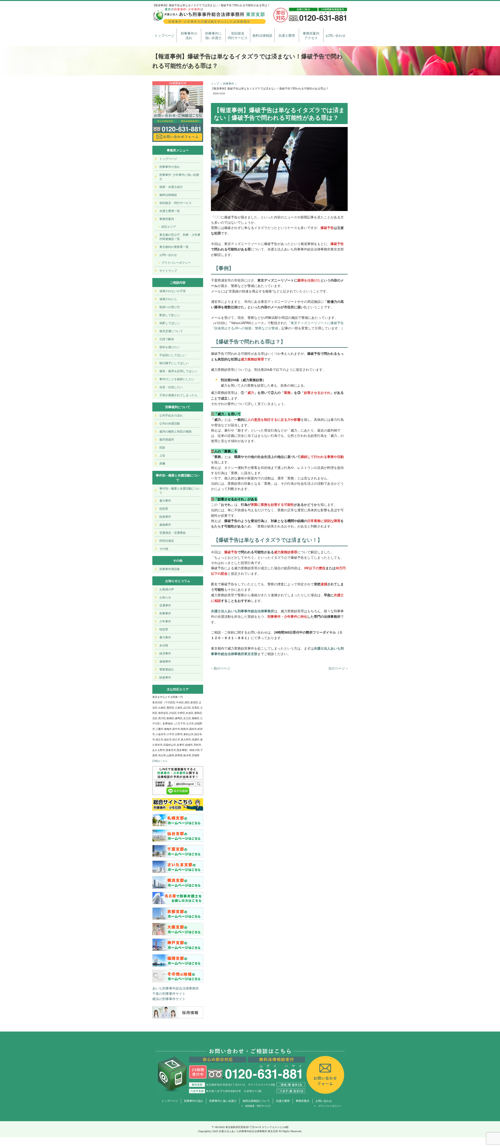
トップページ (164, 35)
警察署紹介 (166, 669)
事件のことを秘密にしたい (177, 379)
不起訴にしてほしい (172, 355)
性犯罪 (163, 508)
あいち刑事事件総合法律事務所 (175, 988)
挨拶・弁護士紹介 (171, 187)
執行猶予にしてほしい (174, 363)
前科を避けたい (169, 347)
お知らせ (165, 597)
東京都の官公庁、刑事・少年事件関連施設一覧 (179, 236)
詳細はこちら (160, 761)
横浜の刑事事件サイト (169, 998)
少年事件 (165, 621)
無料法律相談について (256, 1101)
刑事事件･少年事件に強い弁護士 (179, 177)
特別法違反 (166, 540)
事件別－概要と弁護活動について (179, 490)
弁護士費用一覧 (169, 211)
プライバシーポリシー (176, 262)
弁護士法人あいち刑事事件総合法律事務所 (242, 611)
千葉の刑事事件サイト (169, 993)
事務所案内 (166, 219)
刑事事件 (228, 83)
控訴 (162, 447)
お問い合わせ (336, 35)
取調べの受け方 (169, 307)
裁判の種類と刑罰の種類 (175, 431)
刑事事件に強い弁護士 (213, 35)
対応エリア (168, 226)
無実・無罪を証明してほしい (178, 371)
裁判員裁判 (166, 439)
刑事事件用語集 (169, 569)
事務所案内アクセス (311, 35)
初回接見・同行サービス (175, 203)
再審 (162, 463)
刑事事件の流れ (189, 35)
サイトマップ (168, 270)
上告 (162, 455)
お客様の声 (166, 589)
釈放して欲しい (169, 315)
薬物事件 (165, 524)
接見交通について (171, 331)
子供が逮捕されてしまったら (178, 395)
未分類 (163, 645)
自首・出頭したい (171, 387)
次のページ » (338, 668)
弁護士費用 (286, 35)
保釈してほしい (169, 323)
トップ (215, 83)
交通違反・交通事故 (172, 532)
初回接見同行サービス (238, 35)
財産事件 (165, 516)
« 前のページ (220, 668)
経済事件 (165, 653)
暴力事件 (165, 500)
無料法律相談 (262, 35)
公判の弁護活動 (169, 423)
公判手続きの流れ (171, 415)
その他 (163, 548)
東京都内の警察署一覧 (174, 247)
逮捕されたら (168, 299)
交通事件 (165, 605)
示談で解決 (166, 339)
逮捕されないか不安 (172, 291)
